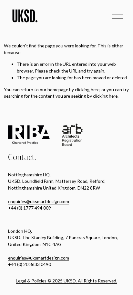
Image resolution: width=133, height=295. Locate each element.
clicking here (87, 89)
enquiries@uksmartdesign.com (38, 201)
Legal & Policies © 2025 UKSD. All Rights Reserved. (66, 280)
